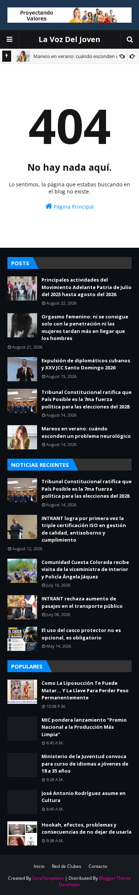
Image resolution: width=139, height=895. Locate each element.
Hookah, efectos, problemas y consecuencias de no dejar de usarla (87, 828)
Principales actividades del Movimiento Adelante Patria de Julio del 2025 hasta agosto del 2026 (87, 287)
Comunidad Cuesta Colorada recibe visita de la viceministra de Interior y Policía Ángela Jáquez (85, 569)
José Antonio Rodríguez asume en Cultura (84, 797)
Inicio (39, 866)
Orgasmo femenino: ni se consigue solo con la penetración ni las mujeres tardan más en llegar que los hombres (85, 327)
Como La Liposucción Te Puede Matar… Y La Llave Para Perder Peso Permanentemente (85, 690)
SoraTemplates (48, 878)
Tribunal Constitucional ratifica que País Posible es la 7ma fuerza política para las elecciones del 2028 (87, 399)
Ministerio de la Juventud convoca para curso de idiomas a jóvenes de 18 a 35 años (85, 763)
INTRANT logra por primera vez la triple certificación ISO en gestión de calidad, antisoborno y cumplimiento (84, 529)
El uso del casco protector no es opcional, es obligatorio (81, 634)
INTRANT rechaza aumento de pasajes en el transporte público (82, 602)
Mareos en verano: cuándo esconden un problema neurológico (86, 432)
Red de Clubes (66, 866)
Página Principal (73, 206)
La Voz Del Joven (69, 39)
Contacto (98, 866)
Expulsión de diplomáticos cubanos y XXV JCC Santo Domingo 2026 (86, 364)
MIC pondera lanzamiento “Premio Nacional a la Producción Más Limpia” (84, 727)
